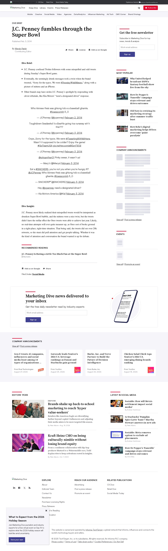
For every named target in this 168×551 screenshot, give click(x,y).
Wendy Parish (21, 48)
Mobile (30, 14)
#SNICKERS (42, 169)
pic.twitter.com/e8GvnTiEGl (67, 145)
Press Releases (61, 8)
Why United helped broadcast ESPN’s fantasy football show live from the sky (142, 83)
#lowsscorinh (57, 111)
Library (43, 8)
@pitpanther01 (46, 157)
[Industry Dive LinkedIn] (14, 487)
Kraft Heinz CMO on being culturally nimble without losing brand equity (67, 439)
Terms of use (70, 541)
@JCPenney (34, 172)
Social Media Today (62, 2)
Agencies (67, 14)
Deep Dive (33, 8)
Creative (38, 14)
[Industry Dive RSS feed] (29, 487)
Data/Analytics (80, 14)
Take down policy (85, 541)
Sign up (127, 54)
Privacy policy (57, 541)
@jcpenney (48, 187)
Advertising (79, 484)
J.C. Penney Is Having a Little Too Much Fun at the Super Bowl (54, 253)
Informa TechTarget (94, 530)
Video (59, 14)
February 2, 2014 (73, 117)
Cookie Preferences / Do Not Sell (109, 541)
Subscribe (152, 8)
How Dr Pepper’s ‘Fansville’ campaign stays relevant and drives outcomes (141, 99)
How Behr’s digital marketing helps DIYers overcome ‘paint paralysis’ (143, 131)
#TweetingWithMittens (71, 82)
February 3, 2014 (73, 132)
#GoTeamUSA (45, 145)
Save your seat (17, 540)
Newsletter (46, 497)
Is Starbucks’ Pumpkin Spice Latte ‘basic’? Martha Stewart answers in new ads (140, 419)
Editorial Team (48, 489)
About (44, 484)
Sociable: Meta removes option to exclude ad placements (138, 435)
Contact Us (47, 493)
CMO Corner (121, 14)
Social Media (49, 14)
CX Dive (40, 2)
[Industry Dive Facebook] (19, 487)
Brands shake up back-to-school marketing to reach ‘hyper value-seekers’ (71, 408)
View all (119, 219)
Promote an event (132, 264)
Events (50, 8)
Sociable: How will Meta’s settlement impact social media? (138, 404)
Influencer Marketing (96, 14)
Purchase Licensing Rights (53, 502)
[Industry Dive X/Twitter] (24, 487)
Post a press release (133, 219)
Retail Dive (49, 2)
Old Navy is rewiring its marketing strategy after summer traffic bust (142, 115)
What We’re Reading (51, 510)
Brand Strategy (134, 14)
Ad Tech (110, 14)
